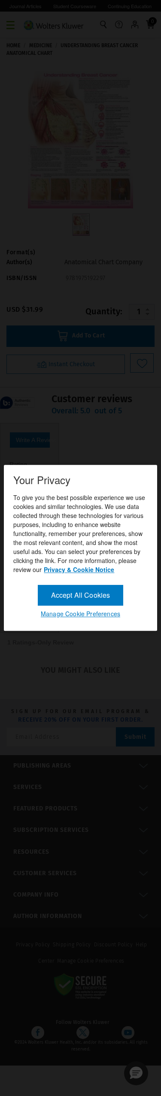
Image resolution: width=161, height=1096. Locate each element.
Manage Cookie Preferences (80, 614)
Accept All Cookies (80, 595)
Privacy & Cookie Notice (79, 569)
